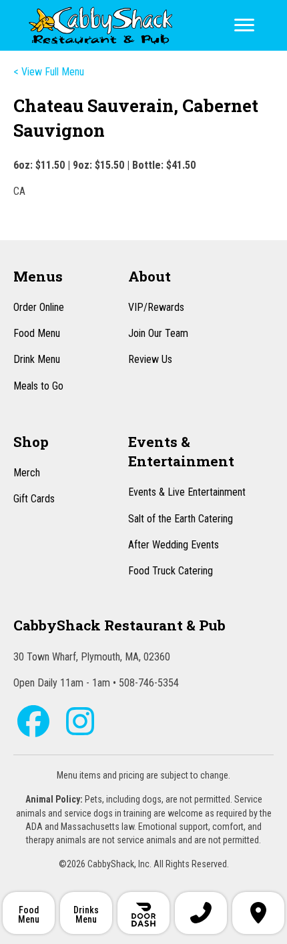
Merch (26, 472)
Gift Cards (34, 498)
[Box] (143, 913)
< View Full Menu (48, 71)
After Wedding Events (173, 544)
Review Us (150, 359)
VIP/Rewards (156, 307)
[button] (33, 721)
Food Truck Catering (170, 570)
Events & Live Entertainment (187, 492)
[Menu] (244, 25)
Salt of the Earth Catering (180, 518)
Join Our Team (158, 333)
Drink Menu (36, 359)
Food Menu (36, 333)
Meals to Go (38, 386)
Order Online (38, 307)
